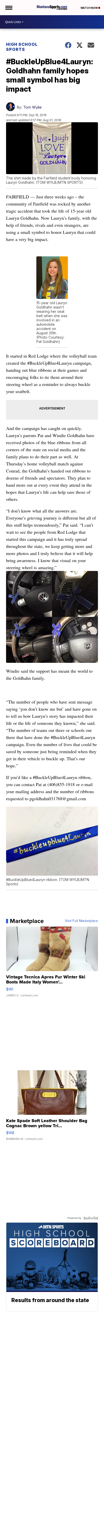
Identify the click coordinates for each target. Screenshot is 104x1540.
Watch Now (89, 7)
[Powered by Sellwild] (90, 1218)
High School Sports (22, 47)
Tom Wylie (32, 107)
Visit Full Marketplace (81, 921)
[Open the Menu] (8, 7)
